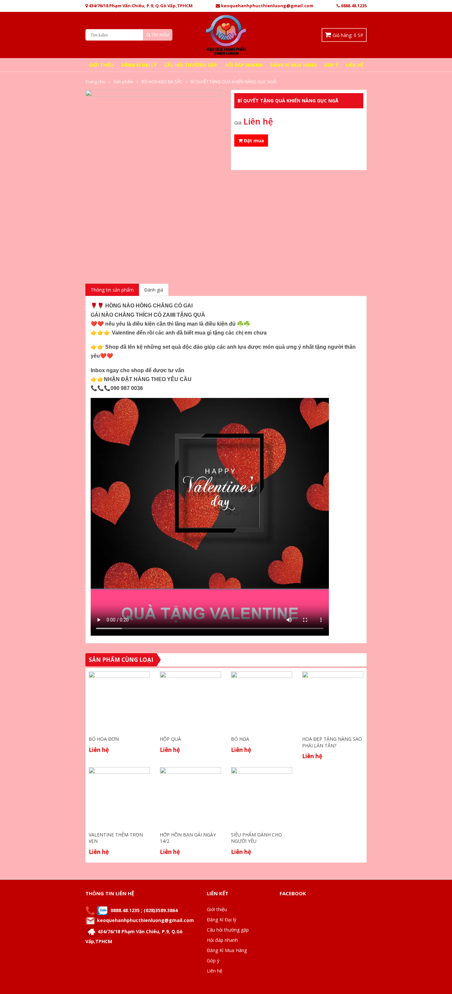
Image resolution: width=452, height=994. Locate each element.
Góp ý (331, 65)
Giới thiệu (101, 65)
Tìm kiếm (160, 35)
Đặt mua (253, 140)
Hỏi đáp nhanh (244, 65)
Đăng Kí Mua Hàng (293, 65)
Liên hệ (354, 65)
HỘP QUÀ (170, 739)
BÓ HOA (240, 739)
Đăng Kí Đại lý (139, 65)
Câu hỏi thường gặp (190, 65)
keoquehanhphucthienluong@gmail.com (145, 920)
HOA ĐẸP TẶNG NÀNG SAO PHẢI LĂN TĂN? (332, 742)
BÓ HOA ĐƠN (104, 739)
